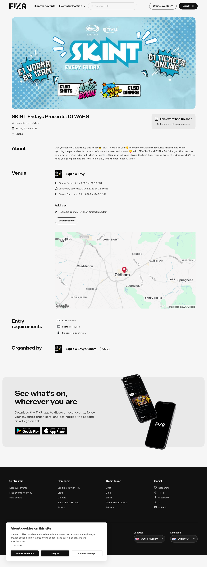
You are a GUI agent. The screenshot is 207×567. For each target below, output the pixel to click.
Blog (60, 492)
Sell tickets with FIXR (69, 487)
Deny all (55, 553)
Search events (102, 6)
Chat (108, 487)
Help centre (15, 497)
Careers (62, 497)
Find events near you (20, 492)
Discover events (44, 6)
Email (109, 497)
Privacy (62, 507)
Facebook (163, 497)
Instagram (163, 487)
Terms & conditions (68, 502)
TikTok (161, 492)
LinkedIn (162, 507)
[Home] (18, 6)
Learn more (16, 545)
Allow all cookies (25, 553)
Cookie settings (86, 553)
